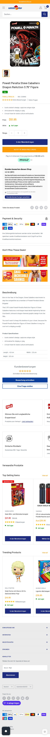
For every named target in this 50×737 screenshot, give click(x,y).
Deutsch (6, 686)
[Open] (6, 731)
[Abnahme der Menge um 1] (11, 133)
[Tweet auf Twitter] (41, 207)
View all (45, 475)
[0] (45, 7)
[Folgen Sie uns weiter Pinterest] (18, 698)
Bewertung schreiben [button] (25, 380)
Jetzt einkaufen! (27, 421)
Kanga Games (9, 511)
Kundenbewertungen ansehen (18, 197)
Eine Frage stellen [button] (25, 386)
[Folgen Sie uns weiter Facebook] (4, 698)
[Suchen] (45, 14)
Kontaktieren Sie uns (25, 1)
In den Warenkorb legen (25, 142)
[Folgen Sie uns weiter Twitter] (8, 698)
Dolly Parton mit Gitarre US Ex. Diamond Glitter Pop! (15, 592)
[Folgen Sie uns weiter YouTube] (22, 698)
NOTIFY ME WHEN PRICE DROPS (25, 149)
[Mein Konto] (40, 7)
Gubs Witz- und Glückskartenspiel (16, 514)
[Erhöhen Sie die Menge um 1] (24, 133)
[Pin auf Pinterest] (36, 207)
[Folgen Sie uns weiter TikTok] (27, 698)
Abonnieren (10, 675)
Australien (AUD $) (22, 686)
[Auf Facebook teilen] (32, 207)
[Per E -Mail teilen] (46, 207)
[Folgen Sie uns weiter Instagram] (13, 698)
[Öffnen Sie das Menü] (3, 8)
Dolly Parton (9, 588)
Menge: (5, 133)
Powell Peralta (8, 97)
